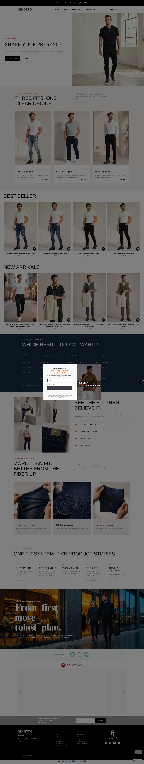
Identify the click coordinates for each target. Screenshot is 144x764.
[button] (49, 384)
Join (60, 388)
